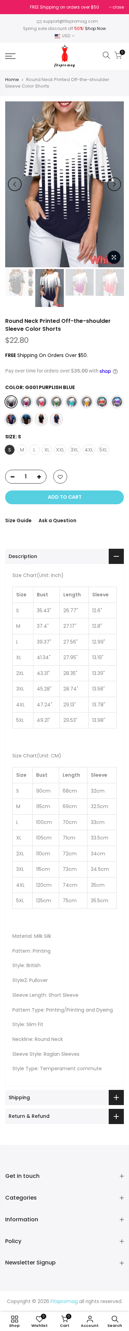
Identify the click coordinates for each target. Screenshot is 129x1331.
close (14, 7)
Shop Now (95, 28)
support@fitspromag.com (70, 21)
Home (12, 80)
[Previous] (15, 184)
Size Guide (18, 520)
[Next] (114, 184)
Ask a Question (57, 520)
